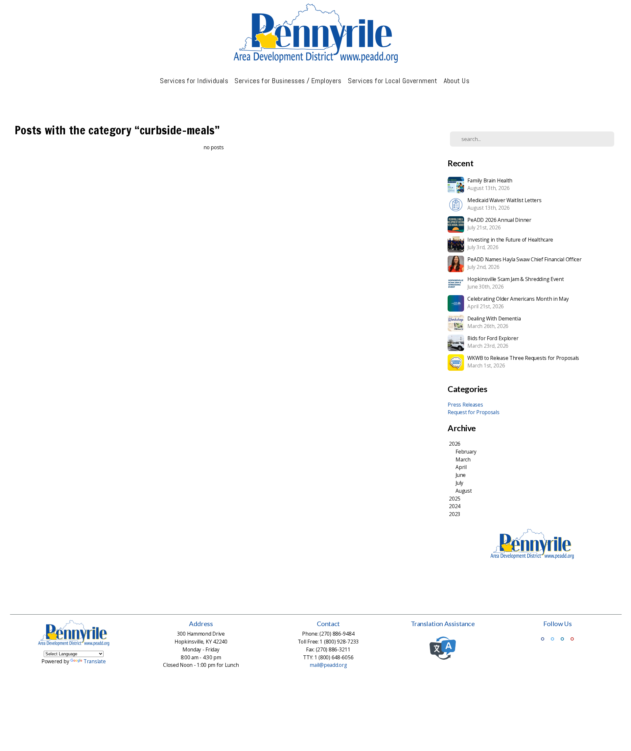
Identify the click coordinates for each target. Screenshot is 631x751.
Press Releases (465, 404)
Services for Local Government (393, 80)
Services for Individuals (195, 80)
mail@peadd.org (328, 665)
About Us (457, 80)
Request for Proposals (473, 412)
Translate (94, 661)
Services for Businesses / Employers (288, 80)
